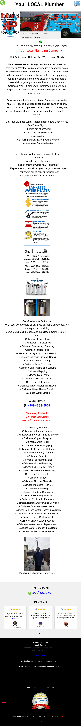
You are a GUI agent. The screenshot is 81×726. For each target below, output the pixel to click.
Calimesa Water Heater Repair (38, 389)
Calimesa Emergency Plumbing (37, 346)
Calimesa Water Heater (28, 121)
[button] (76, 617)
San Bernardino (43, 650)
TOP (40, 722)
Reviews (45, 33)
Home (24, 33)
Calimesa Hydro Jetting (38, 360)
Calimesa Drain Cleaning (38, 342)
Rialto (34, 650)
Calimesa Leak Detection (38, 364)
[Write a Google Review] (11, 610)
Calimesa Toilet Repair (37, 382)
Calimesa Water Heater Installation (38, 385)
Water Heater (49, 57)
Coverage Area (27, 37)
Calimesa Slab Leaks (38, 375)
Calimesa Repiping (37, 371)
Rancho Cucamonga (40, 648)
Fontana (27, 648)
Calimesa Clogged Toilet (37, 339)
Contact (37, 37)
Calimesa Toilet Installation (38, 378)
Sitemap (64, 716)
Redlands (52, 648)
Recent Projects (34, 33)
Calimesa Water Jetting (38, 392)
